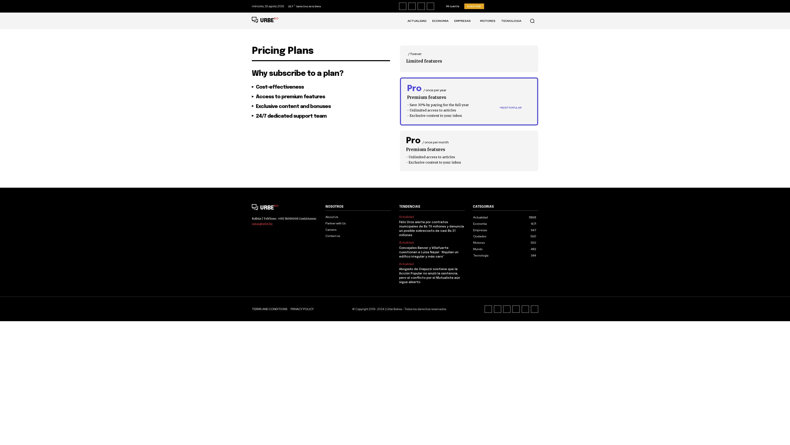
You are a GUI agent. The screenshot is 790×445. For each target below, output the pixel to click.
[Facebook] (402, 6)
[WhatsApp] (534, 309)
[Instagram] (412, 6)
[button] (532, 21)
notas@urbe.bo (262, 224)
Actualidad (406, 217)
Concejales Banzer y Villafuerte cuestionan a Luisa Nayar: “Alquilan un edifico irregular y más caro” (428, 252)
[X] (430, 6)
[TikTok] (421, 6)
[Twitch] (516, 309)
